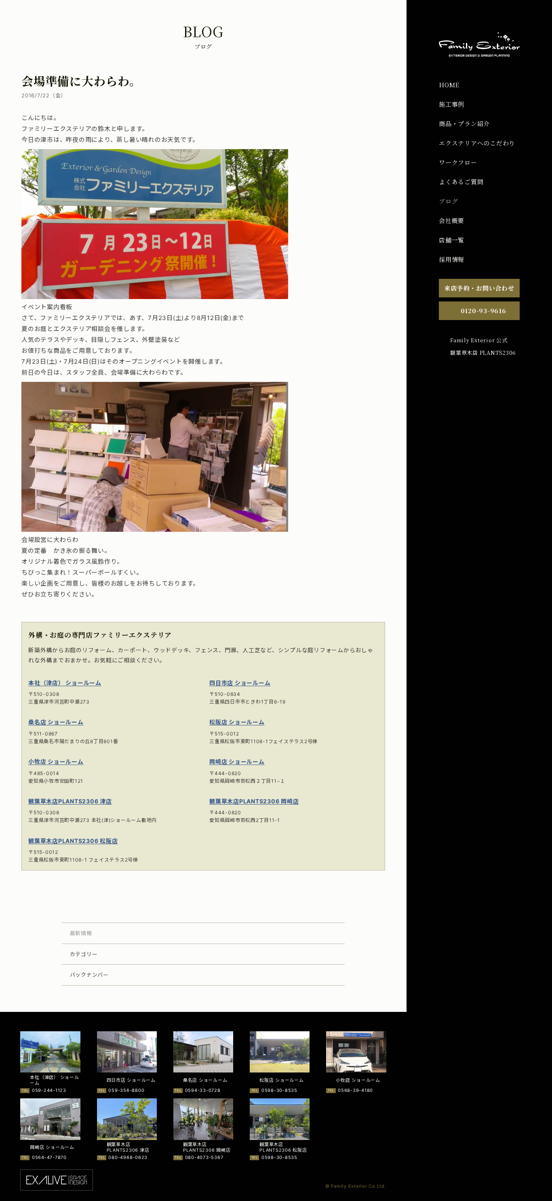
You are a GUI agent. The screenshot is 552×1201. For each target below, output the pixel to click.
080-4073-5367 (204, 1157)
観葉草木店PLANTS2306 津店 (70, 801)
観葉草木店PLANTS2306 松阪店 (73, 840)
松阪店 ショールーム (237, 721)
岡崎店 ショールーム (237, 761)
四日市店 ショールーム (239, 682)
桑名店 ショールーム (56, 721)
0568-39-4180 (355, 1090)
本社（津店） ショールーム (64, 682)
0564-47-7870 (49, 1157)
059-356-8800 (126, 1090)
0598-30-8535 (279, 1090)
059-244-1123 (49, 1090)
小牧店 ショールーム (56, 761)
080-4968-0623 (127, 1157)
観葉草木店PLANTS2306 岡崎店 (254, 801)
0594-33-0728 (203, 1090)
